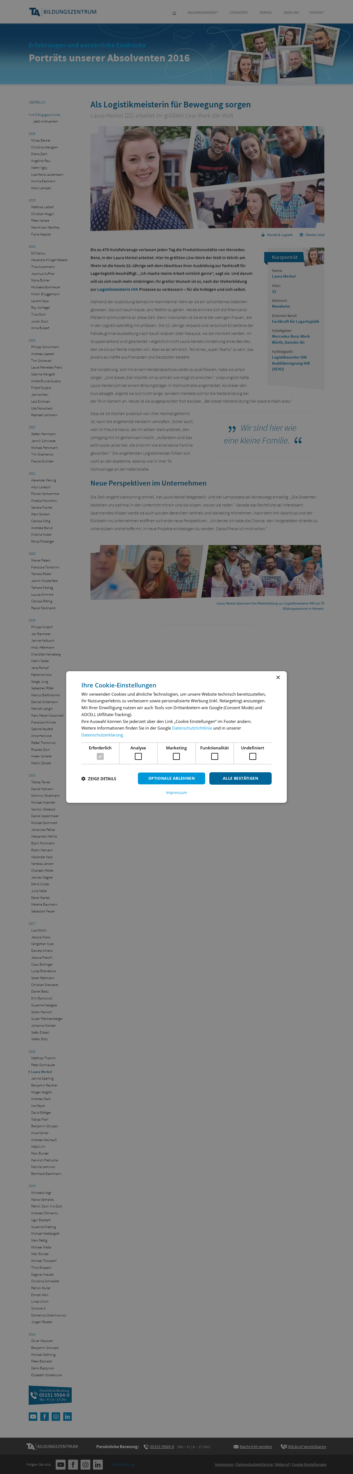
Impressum (176, 792)
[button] (98, 779)
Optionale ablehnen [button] (171, 778)
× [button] (278, 678)
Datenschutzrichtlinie (192, 728)
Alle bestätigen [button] (240, 778)
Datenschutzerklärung (102, 735)
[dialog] (176, 737)
